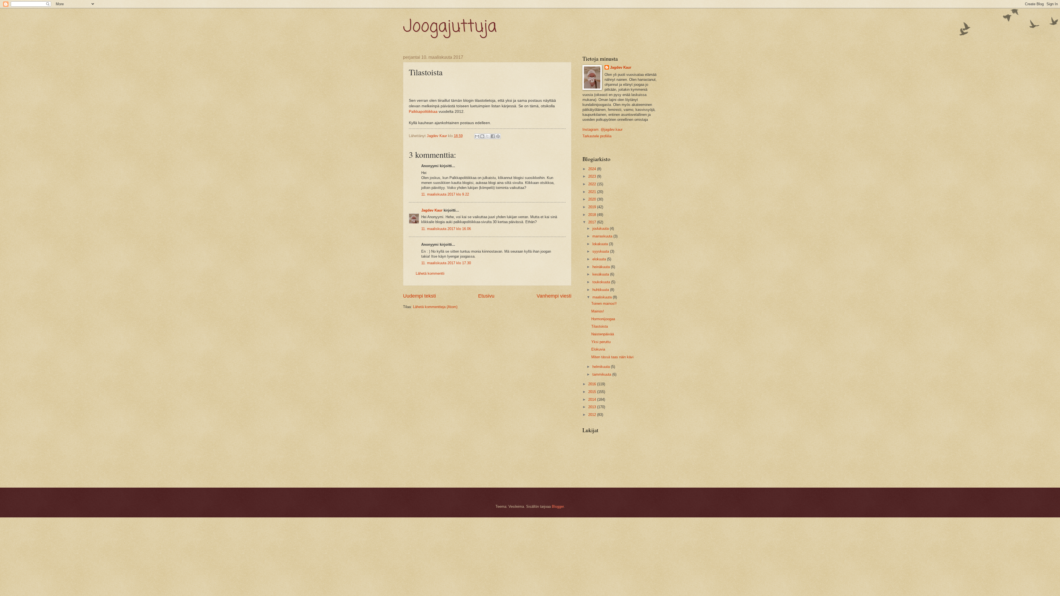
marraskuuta (602, 236)
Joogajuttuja (450, 26)
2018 (592, 215)
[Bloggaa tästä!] (482, 136)
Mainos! (597, 311)
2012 (592, 415)
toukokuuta (601, 282)
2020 (592, 199)
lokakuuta (600, 244)
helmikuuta (601, 367)
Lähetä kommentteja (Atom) (435, 307)
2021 (592, 192)
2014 (592, 399)
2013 (592, 407)
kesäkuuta (601, 274)
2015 (592, 392)
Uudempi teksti (419, 296)
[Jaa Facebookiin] (492, 136)
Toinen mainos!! (604, 303)
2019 (592, 207)
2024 (592, 169)
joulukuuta (601, 228)
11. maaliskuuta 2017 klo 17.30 (446, 263)
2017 (592, 222)
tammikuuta (602, 374)
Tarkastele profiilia (596, 136)
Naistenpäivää (602, 334)
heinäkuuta (601, 267)
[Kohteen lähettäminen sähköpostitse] (477, 136)
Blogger (558, 506)
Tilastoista (599, 326)
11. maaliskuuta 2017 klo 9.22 (445, 194)
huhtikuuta (601, 290)
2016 (592, 384)
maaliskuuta (602, 297)
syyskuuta (601, 251)
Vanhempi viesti (554, 296)
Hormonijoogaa (603, 319)
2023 (592, 176)
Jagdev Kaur (431, 210)
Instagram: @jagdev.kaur (602, 129)
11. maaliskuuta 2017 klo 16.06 (446, 229)
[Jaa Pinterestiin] (498, 136)
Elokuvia (598, 349)
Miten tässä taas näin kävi (612, 357)
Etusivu (486, 296)
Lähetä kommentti (430, 273)
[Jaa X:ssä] (487, 136)
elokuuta (599, 259)
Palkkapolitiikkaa (423, 111)
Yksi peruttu (601, 342)
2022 (592, 184)
